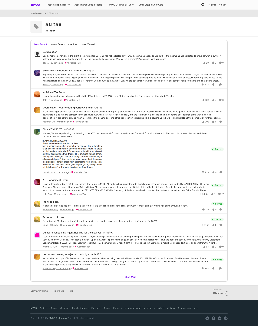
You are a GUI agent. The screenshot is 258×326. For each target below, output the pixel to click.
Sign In (222, 4)
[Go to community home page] (35, 4)
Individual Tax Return (54, 92)
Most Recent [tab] (40, 44)
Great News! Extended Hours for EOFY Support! (70, 70)
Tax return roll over (53, 217)
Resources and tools (187, 308)
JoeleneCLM (49, 121)
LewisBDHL (48, 172)
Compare (64, 308)
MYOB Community (38, 13)
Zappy (46, 63)
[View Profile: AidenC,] (37, 73)
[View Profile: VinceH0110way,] (37, 204)
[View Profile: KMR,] (37, 94)
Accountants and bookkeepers (140, 308)
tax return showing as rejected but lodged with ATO (72, 254)
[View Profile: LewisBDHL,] (37, 132)
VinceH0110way (50, 209)
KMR (45, 100)
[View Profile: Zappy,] (37, 54)
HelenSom (47, 194)
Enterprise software (100, 308)
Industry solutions (166, 308)
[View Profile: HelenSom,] (37, 182)
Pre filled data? (51, 201)
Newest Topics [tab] (57, 44)
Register (212, 4)
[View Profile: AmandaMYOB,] (37, 235)
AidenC (46, 84)
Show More (130, 277)
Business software (48, 308)
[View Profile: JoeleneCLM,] (37, 110)
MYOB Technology (58, 318)
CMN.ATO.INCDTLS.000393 (58, 129)
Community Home (39, 290)
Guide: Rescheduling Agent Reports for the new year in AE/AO (78, 232)
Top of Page (58, 290)
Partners (117, 308)
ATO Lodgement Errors (56, 179)
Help (71, 290)
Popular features (80, 308)
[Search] (203, 5)
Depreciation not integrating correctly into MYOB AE (72, 107)
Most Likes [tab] (73, 44)
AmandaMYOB (50, 246)
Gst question (50, 51)
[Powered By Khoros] (220, 292)
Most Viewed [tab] (88, 44)
